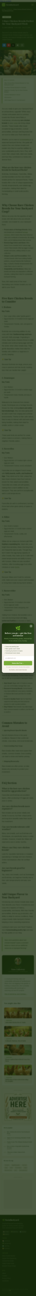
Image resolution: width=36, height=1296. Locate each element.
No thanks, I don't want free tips (18, 669)
